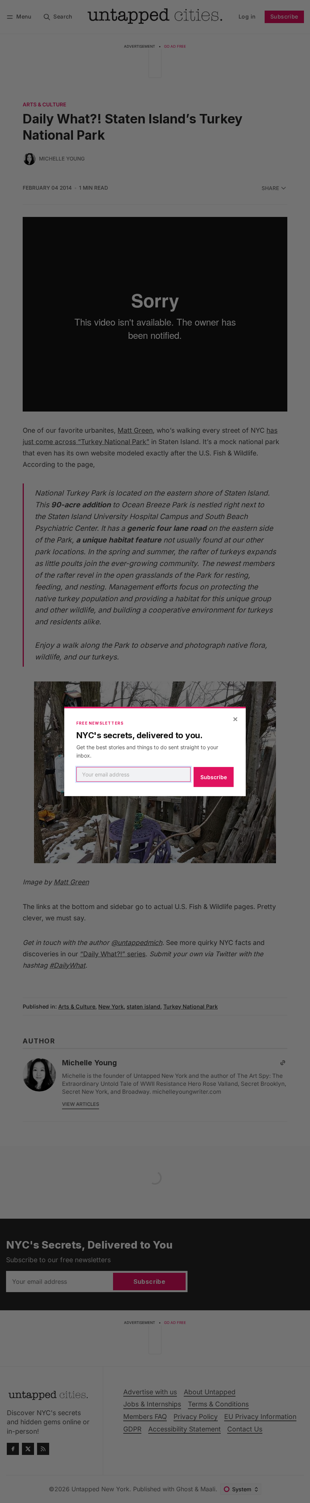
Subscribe (213, 777)
